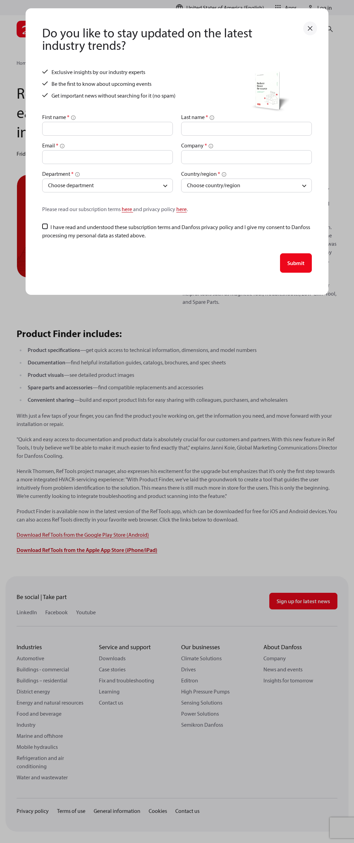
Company (194, 145)
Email (50, 145)
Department (58, 173)
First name (55, 117)
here (127, 209)
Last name (194, 117)
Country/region (200, 173)
